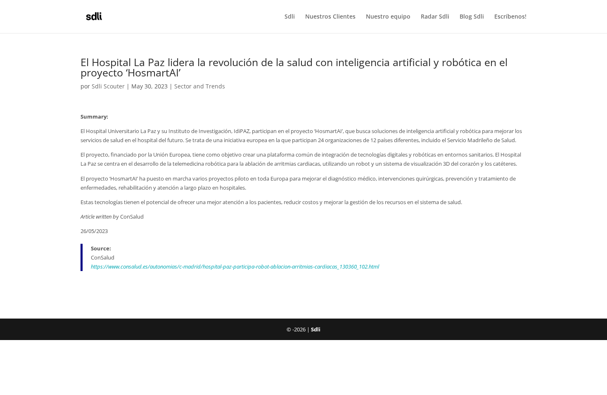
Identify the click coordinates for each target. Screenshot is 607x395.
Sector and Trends (199, 86)
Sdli (290, 17)
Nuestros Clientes (330, 17)
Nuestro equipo (388, 17)
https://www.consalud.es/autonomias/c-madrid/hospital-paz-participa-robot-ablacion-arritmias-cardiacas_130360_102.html (235, 266)
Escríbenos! (510, 17)
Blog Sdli (472, 17)
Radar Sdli (435, 17)
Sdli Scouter (108, 86)
